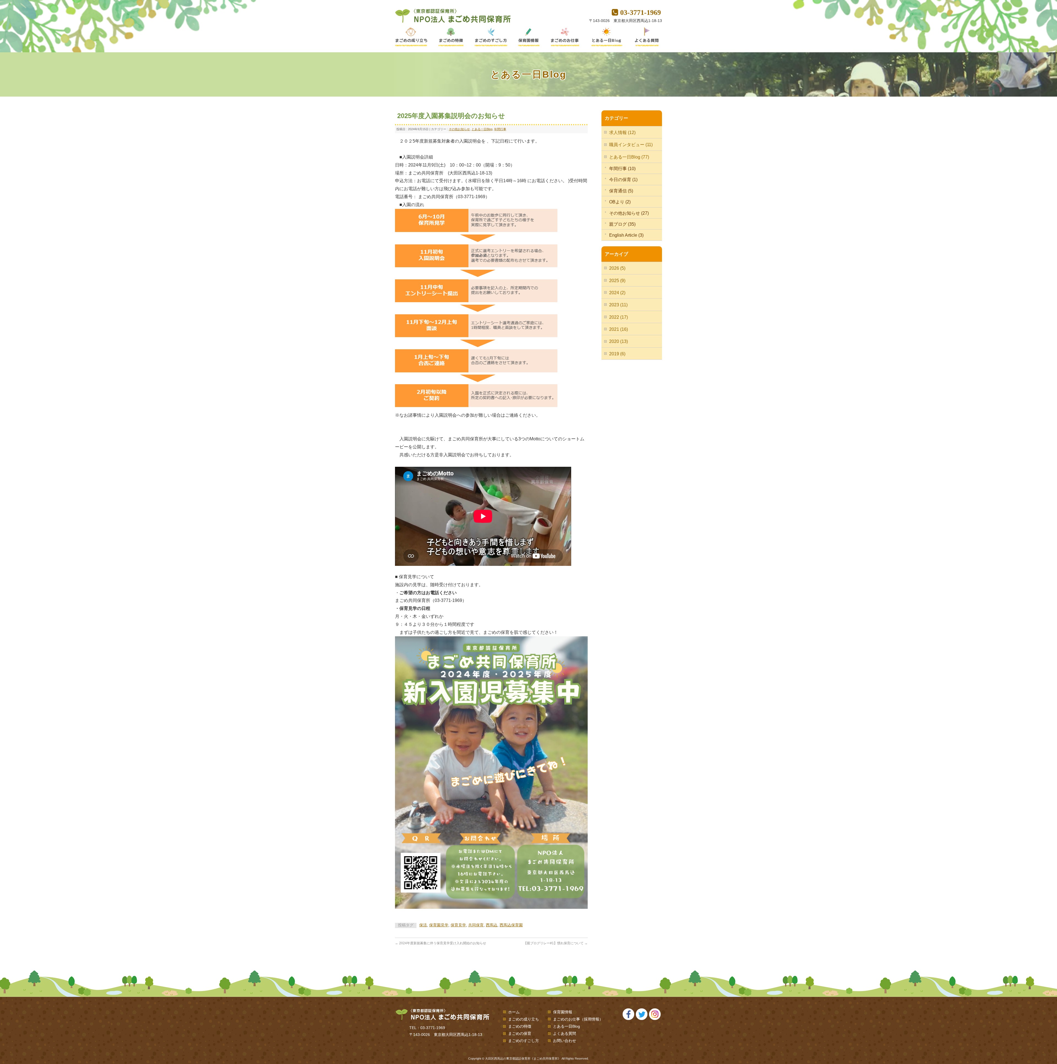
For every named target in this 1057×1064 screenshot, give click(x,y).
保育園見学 (438, 925)
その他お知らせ (459, 129)
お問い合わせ (564, 1040)
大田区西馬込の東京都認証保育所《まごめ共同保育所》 (523, 1058)
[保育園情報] (529, 37)
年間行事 (500, 129)
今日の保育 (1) (623, 179)
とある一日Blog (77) (629, 157)
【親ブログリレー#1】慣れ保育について (556, 943)
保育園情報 (562, 1012)
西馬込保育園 (511, 925)
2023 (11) (618, 304)
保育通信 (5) (621, 191)
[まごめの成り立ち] (413, 37)
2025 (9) (617, 280)
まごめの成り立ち (523, 1019)
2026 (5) (617, 268)
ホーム (514, 1012)
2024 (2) (617, 292)
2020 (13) (618, 341)
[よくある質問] (644, 37)
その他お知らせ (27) (629, 213)
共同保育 (476, 925)
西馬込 (491, 925)
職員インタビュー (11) (631, 144)
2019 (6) (617, 353)
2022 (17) (618, 317)
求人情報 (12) (622, 132)
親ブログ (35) (622, 224)
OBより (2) (620, 202)
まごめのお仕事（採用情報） (578, 1019)
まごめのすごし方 (523, 1040)
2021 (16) (618, 329)
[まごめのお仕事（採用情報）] (565, 37)
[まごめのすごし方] (491, 37)
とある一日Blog (482, 129)
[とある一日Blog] (607, 37)
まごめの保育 (519, 1033)
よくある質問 (564, 1033)
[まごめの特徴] (450, 37)
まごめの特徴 (519, 1026)
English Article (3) (626, 235)
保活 (423, 925)
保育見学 (458, 925)
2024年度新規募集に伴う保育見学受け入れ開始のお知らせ (440, 943)
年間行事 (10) (622, 168)
